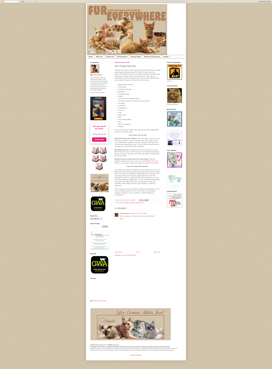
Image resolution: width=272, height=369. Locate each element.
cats (120, 202)
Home (91, 57)
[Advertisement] (173, 243)
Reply (121, 219)
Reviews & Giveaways (152, 57)
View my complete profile (97, 92)
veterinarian (138, 202)
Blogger (139, 355)
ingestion (132, 202)
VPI (143, 202)
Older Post (157, 252)
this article (129, 132)
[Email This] (140, 200)
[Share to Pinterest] (148, 200)
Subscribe (99, 139)
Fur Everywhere (97, 75)
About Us (99, 57)
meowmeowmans (125, 213)
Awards (166, 57)
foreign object (125, 202)
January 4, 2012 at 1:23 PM (139, 213)
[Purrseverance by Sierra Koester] (98, 108)
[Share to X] (144, 200)
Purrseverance (122, 57)
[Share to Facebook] (146, 200)
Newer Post (118, 252)
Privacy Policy (136, 57)
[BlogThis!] (142, 200)
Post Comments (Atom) (129, 255)
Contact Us (110, 57)
